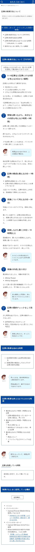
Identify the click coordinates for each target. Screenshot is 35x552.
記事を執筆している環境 (14, 43)
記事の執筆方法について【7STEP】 (17, 35)
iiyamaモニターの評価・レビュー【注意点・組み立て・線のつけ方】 (20, 517)
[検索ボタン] (2, 2)
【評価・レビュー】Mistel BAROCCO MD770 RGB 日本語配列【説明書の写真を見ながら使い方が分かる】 (20, 537)
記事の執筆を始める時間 (13, 38)
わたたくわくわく (17, 2)
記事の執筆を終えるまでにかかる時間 (18, 41)
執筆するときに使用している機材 (16, 46)
